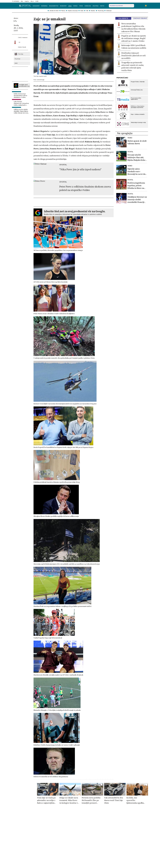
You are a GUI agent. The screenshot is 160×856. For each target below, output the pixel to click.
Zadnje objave (140, 18)
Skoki (81, 10)
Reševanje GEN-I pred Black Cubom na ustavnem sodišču (133, 46)
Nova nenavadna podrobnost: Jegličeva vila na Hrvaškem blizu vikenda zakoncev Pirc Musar (133, 28)
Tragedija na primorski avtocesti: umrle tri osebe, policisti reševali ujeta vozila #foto (132, 66)
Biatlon (93, 10)
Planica (63, 10)
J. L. (15, 21)
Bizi (22, 1)
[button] (13, 5)
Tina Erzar (17, 58)
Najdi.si (27, 1)
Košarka (44, 6)
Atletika (95, 6)
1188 (36, 1)
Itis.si (32, 1)
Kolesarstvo (53, 6)
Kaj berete (123, 18)
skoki (16, 63)
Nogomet (36, 6)
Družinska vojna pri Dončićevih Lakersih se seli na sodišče (133, 55)
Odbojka (88, 6)
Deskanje (108, 10)
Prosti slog (101, 10)
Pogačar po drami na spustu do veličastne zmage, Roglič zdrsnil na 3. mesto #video (133, 38)
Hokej (75, 6)
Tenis (81, 6)
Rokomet (63, 6)
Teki (87, 10)
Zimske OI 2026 (54, 10)
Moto (102, 6)
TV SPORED (15, 1)
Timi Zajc (20, 54)
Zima (70, 6)
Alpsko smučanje (73, 10)
